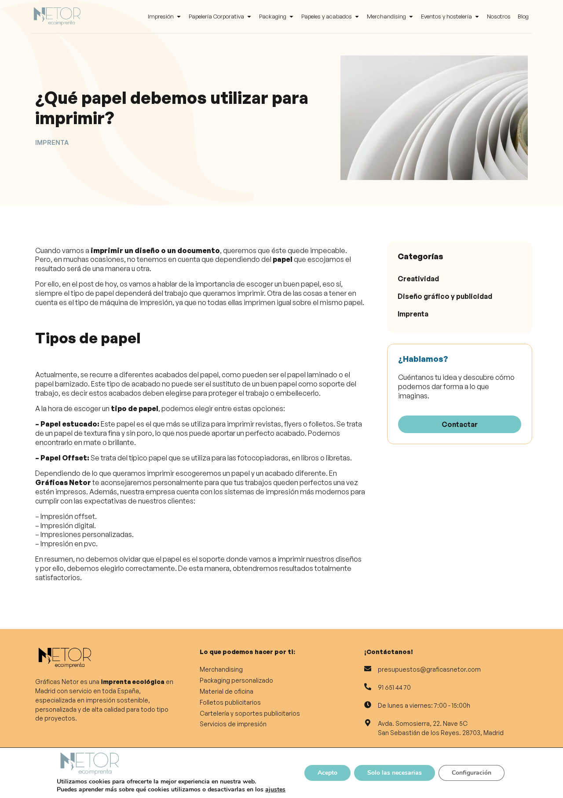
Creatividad (418, 278)
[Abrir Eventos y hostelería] (477, 16)
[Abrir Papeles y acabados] (357, 16)
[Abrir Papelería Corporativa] (249, 16)
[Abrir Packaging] (291, 16)
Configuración (471, 773)
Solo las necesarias (394, 773)
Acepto (327, 773)
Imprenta (413, 313)
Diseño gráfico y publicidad (445, 296)
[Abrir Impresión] (179, 16)
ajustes (275, 790)
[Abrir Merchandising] (411, 16)
